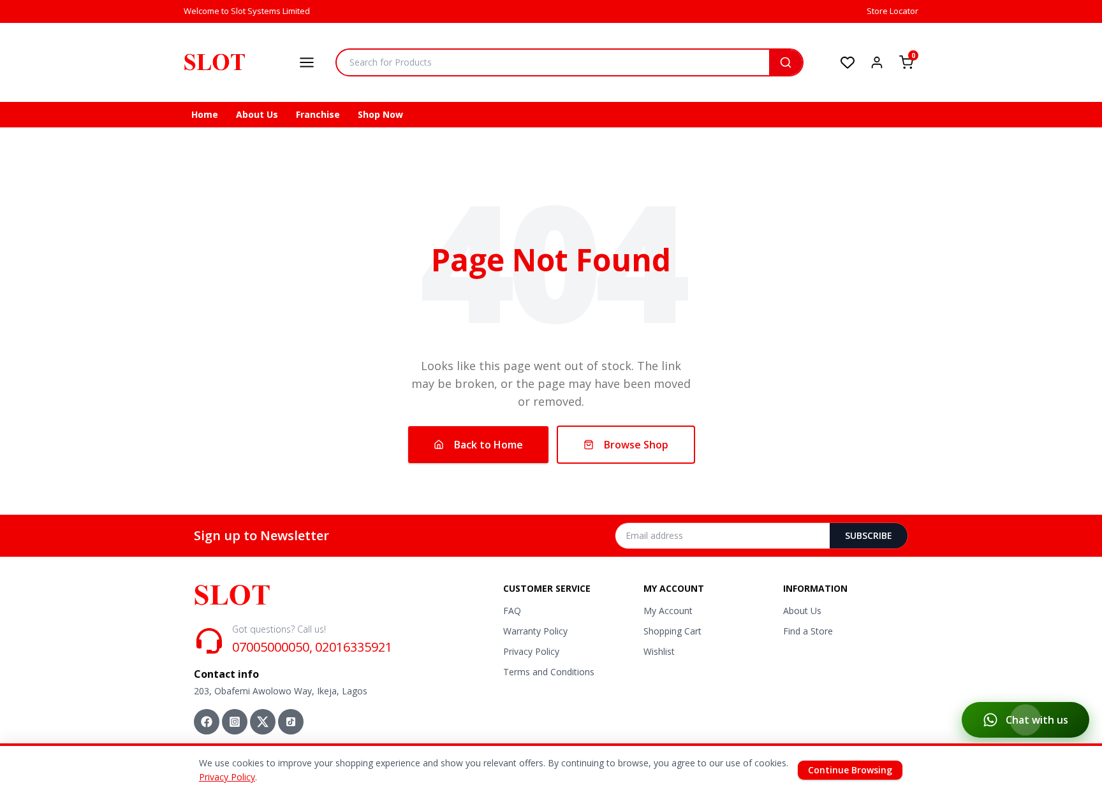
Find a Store (808, 631)
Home (204, 114)
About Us (257, 114)
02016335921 (353, 646)
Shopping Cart (672, 631)
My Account (668, 611)
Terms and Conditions (548, 672)
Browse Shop (636, 445)
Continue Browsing (850, 770)
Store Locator (892, 11)
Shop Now (380, 114)
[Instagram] (234, 721)
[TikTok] (291, 721)
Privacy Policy (531, 651)
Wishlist (659, 651)
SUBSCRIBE (868, 535)
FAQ (512, 611)
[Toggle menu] (306, 62)
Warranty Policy (535, 631)
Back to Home (488, 445)
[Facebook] (206, 721)
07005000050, (272, 646)
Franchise (318, 114)
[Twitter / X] (263, 721)
